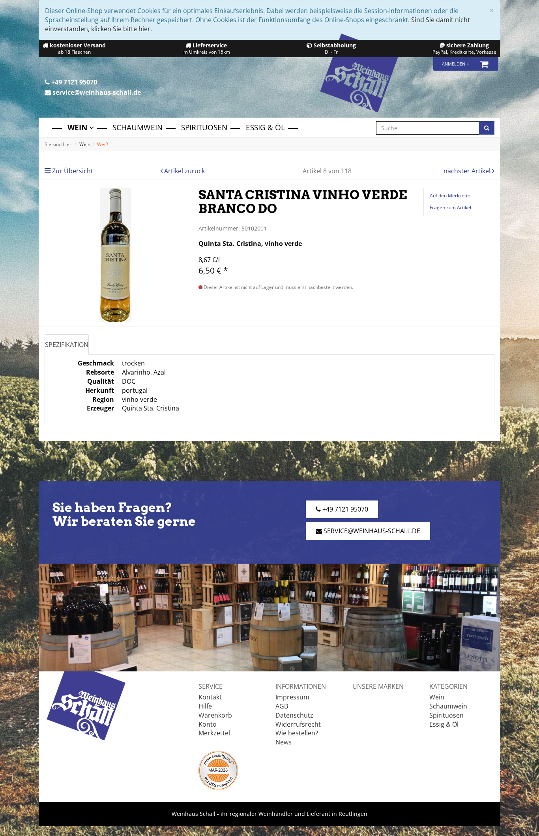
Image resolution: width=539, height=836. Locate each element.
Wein (78, 127)
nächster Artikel (468, 171)
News (283, 742)
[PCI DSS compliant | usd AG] (218, 769)
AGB (281, 706)
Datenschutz (294, 715)
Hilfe (205, 706)
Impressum (292, 697)
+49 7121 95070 (73, 82)
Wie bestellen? (296, 733)
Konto (207, 724)
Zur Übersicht (72, 171)
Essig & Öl (265, 127)
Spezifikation (66, 344)
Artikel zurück (184, 171)
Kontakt (210, 697)
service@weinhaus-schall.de (96, 92)
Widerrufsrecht (298, 724)
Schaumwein (137, 127)
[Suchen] (486, 128)
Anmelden (454, 64)
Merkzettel (214, 733)
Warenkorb (215, 715)
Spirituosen (204, 127)
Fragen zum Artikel (450, 207)
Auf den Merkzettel (451, 195)
